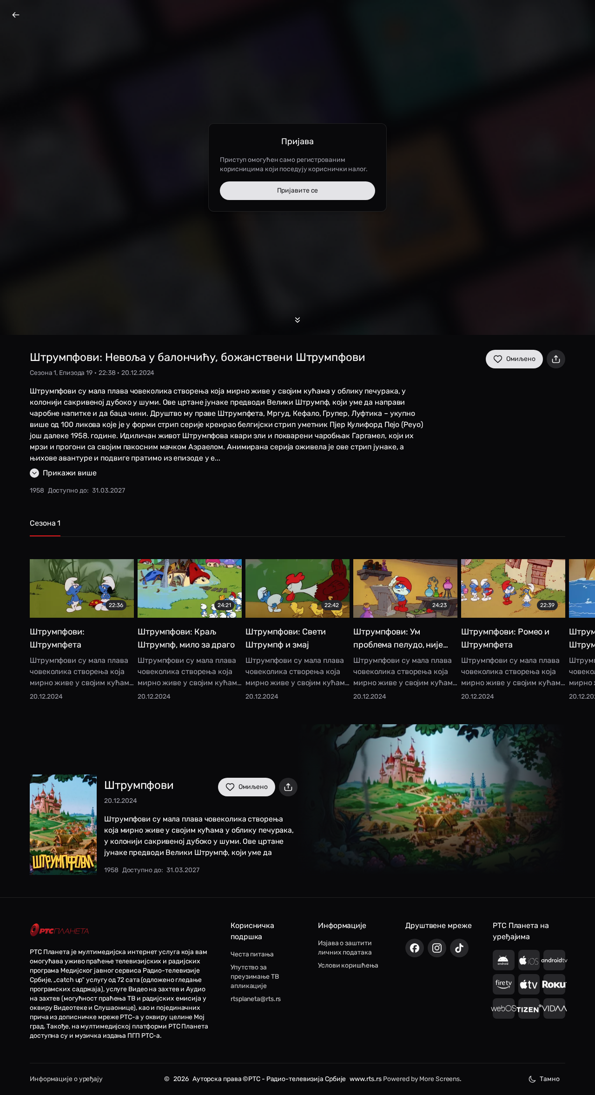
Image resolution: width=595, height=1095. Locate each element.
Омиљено (521, 359)
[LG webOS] (504, 1008)
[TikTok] (459, 948)
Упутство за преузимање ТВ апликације (255, 976)
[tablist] (297, 527)
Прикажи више (70, 472)
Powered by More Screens (421, 1079)
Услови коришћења (348, 965)
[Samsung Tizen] (529, 1008)
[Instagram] (437, 948)
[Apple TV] (529, 984)
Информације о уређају (66, 1079)
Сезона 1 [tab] (45, 523)
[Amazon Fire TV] (504, 984)
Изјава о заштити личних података (345, 947)
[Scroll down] (297, 320)
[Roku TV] (554, 984)
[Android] (504, 960)
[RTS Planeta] (59, 930)
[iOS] (529, 960)
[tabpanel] (297, 623)
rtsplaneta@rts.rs (256, 999)
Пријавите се (297, 190)
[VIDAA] (554, 1008)
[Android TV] (554, 960)
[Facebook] (414, 948)
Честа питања (252, 954)
